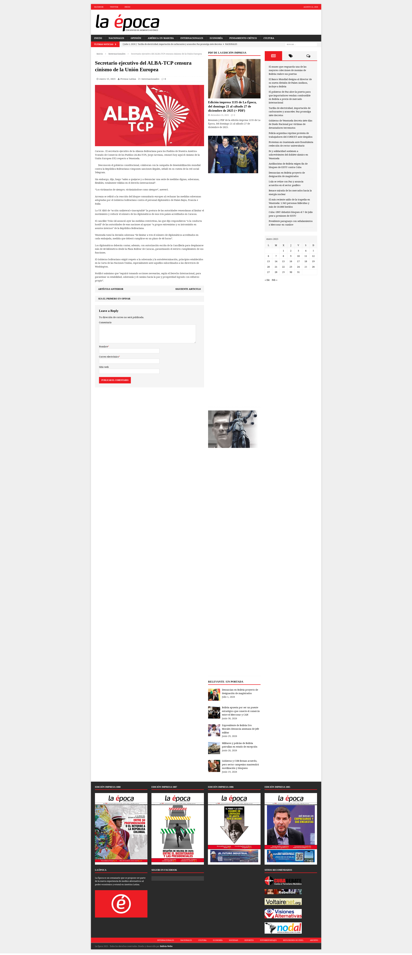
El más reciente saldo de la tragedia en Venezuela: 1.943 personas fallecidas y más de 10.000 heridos (289, 203)
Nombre (103, 346)
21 (276, 266)
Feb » (274, 279)
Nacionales (116, 38)
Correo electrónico (109, 356)
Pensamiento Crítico (243, 38)
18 (305, 261)
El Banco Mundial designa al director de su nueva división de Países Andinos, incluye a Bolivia (290, 83)
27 (268, 272)
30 (291, 272)
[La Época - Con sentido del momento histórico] (127, 22)
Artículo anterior (110, 288)
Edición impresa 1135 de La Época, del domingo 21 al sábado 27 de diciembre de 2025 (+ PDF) (232, 106)
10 (298, 255)
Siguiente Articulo (188, 288)
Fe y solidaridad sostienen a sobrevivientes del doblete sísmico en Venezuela (288, 155)
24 (298, 266)
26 (313, 266)
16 (291, 261)
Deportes (249, 940)
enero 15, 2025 (107, 78)
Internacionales (191, 38)
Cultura (268, 38)
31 (298, 272)
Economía (216, 38)
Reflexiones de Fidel (293, 940)
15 (283, 261)
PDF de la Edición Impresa (227, 52)
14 (276, 261)
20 (268, 266)
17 (298, 261)
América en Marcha (161, 38)
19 (313, 261)
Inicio (127, 7)
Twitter (114, 7)
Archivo (314, 940)
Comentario (105, 322)
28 (276, 272)
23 (291, 266)
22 (283, 266)
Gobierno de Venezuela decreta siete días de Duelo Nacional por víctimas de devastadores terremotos (290, 124)
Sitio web (104, 366)
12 (313, 255)
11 (305, 255)
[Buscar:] (301, 44)
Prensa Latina (128, 78)
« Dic (267, 279)
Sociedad (233, 940)
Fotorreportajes (268, 940)
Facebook (98, 7)
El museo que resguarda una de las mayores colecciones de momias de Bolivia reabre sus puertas (287, 70)
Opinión (136, 38)
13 (268, 261)
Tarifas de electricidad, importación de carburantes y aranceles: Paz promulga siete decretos (290, 111)
